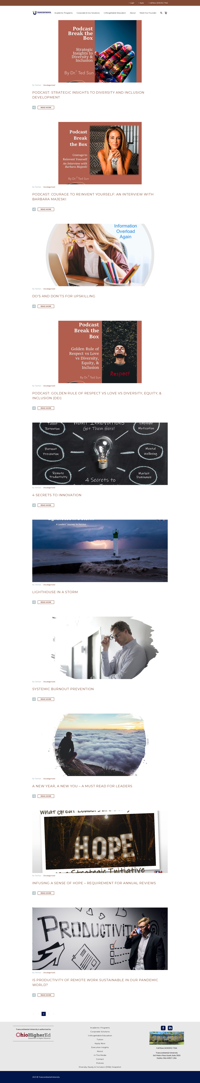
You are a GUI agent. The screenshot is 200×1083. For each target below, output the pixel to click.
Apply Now (100, 1043)
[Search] (161, 13)
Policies (100, 1063)
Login (132, 3)
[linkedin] (170, 1028)
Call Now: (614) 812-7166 (158, 3)
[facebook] (163, 1028)
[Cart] (167, 13)
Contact (100, 1059)
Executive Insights (100, 1047)
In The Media (100, 1055)
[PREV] (34, 1014)
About (133, 13)
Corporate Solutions (99, 1032)
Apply (142, 3)
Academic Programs (63, 13)
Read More (46, 107)
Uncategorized (49, 85)
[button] (34, 107)
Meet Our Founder (148, 13)
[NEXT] (54, 1014)
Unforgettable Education (115, 13)
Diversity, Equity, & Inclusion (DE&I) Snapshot (100, 1067)
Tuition (100, 1039)
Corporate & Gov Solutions (88, 13)
